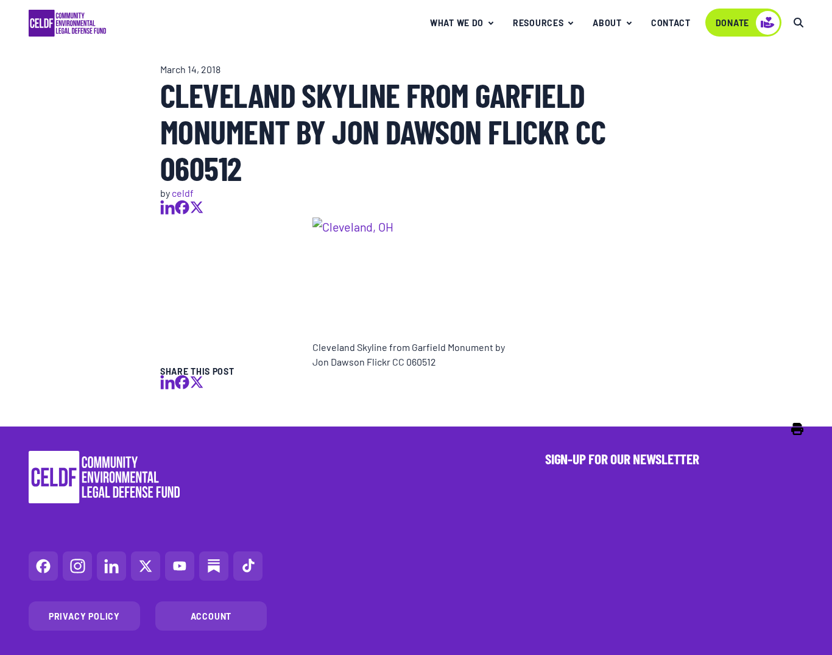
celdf (183, 192)
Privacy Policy (84, 616)
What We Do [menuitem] (457, 22)
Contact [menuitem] (671, 22)
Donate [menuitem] (732, 22)
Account (211, 616)
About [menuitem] (607, 22)
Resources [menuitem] (538, 22)
